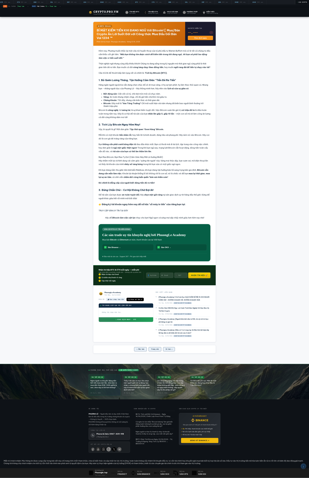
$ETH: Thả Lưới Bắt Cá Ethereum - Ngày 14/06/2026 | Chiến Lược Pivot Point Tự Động (153, 415)
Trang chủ (155, 349)
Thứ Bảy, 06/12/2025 (112, 295)
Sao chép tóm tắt (117, 299)
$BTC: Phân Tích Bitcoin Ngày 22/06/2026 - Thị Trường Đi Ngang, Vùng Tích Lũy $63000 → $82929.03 (154, 441)
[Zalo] (109, 449)
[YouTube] (98, 449)
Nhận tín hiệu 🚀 (199, 275)
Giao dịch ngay (200, 38)
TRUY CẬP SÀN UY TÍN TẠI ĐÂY (113, 210)
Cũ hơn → (169, 349)
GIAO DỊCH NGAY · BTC (126, 319)
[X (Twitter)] (114, 449)
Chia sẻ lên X (136, 299)
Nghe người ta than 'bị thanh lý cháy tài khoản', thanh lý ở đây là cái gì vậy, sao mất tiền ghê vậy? (154, 433)
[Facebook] (93, 449)
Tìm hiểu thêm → (101, 475)
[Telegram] (119, 449)
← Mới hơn (140, 349)
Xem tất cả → (214, 370)
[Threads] (103, 449)
